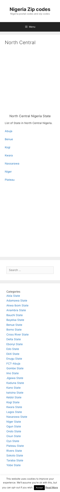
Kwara (9, 155)
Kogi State (13, 402)
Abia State (13, 295)
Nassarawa (12, 163)
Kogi (7, 147)
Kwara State (14, 407)
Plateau (10, 179)
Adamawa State (16, 300)
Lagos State (14, 412)
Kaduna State (15, 383)
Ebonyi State (14, 344)
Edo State (12, 349)
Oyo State (12, 441)
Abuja (8, 131)
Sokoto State (14, 455)
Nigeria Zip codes (30, 9)
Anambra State (16, 310)
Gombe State (15, 368)
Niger (8, 171)
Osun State (13, 436)
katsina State (14, 392)
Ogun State (13, 426)
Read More (51, 487)
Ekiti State (12, 353)
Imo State (12, 373)
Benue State (14, 324)
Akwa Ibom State (17, 305)
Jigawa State (14, 378)
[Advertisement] (30, 80)
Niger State (13, 421)
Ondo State (13, 431)
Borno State (14, 329)
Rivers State (14, 450)
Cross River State (17, 334)
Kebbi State (13, 397)
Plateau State (15, 445)
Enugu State (14, 358)
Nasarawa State (16, 416)
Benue (9, 139)
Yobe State (13, 465)
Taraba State (14, 460)
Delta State (13, 339)
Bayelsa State (15, 319)
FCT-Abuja (13, 363)
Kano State (13, 387)
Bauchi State (14, 315)
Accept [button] (39, 487)
